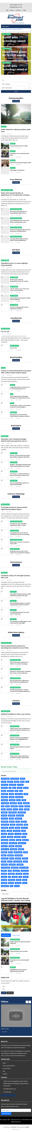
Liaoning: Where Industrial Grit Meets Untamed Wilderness (19, 239)
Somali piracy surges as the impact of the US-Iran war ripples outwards (20, 407)
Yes (4, 986)
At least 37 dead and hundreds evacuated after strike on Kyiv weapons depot (16, 372)
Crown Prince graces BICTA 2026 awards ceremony (14, 55)
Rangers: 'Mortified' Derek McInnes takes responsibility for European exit (20, 466)
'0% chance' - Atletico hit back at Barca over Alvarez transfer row (20, 474)
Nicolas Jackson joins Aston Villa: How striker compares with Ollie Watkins (20, 457)
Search (16, 91)
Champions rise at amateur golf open (19, 154)
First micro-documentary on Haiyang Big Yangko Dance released (18, 212)
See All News (16, 101)
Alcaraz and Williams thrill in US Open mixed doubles (19, 483)
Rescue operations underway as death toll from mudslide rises (19, 681)
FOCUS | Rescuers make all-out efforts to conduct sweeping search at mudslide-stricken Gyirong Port (19, 664)
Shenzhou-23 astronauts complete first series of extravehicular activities (20, 672)
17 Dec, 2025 (18, 606)
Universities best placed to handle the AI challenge (20, 298)
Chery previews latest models (19, 146)
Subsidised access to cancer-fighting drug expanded (14, 264)
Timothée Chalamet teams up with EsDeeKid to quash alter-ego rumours (20, 595)
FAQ (7, 10)
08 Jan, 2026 (18, 554)
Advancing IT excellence (17, 170)
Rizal (4, 44)
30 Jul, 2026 (17, 242)
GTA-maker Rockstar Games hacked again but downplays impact (14, 508)
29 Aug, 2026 (11, 44)
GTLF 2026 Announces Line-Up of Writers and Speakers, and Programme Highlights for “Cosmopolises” (19, 223)
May (3, 197)
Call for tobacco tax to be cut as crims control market (19, 289)
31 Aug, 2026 (9, 133)
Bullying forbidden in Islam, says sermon (15, 714)
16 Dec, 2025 (18, 615)
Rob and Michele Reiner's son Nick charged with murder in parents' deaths (20, 604)
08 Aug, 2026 (18, 741)
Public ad (4, 29)
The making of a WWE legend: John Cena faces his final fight (20, 622)
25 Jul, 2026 (18, 759)
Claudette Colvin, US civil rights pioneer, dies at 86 (15, 576)
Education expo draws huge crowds (20, 162)
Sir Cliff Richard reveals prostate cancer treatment (19, 613)
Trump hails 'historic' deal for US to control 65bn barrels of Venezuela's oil (20, 388)
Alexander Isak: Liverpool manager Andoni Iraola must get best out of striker (13, 441)
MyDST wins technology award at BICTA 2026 (15, 40)
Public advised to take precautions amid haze (15, 130)
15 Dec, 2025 (18, 625)
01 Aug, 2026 (18, 750)
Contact (18, 10)
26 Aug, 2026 (18, 486)
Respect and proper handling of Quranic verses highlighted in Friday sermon (19, 739)
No (4, 989)
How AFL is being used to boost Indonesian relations (19, 307)
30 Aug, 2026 (18, 164)
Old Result (10, 993)
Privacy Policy (6, 1068)
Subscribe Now (6, 1113)
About (12, 10)
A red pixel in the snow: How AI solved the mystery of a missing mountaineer (19, 534)
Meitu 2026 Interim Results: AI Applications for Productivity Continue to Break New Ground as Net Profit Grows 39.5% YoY (15, 196)
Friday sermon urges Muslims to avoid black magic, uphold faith (19, 756)
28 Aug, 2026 (18, 468)
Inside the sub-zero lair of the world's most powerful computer (20, 552)
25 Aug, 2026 (18, 215)
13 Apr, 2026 (8, 511)
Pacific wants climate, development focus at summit (19, 280)
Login (24, 10)
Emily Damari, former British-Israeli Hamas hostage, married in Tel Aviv (20, 416)
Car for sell (5, 331)
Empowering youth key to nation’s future (20, 747)
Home (4, 1063)
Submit (3, 993)
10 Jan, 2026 (18, 536)
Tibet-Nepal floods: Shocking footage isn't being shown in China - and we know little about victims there (20, 398)
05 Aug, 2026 (18, 233)
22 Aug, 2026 (9, 334)
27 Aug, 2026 (9, 197)
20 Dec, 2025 (18, 597)
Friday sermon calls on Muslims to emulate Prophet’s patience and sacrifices (20, 730)
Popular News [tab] (16, 935)
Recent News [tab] (6, 935)
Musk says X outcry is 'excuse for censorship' (19, 542)
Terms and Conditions (9, 1065)
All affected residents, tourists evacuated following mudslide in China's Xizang (20, 691)
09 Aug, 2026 (18, 224)
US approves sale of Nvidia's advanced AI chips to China (18, 524)
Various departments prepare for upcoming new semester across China (15, 647)
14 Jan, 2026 (18, 527)
